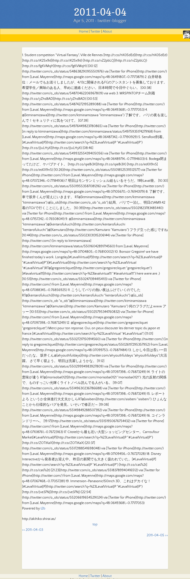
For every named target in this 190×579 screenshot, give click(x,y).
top (95, 524)
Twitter (95, 32)
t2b (43, 508)
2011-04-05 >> (157, 535)
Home (83, 32)
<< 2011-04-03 (32, 530)
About (107, 32)
